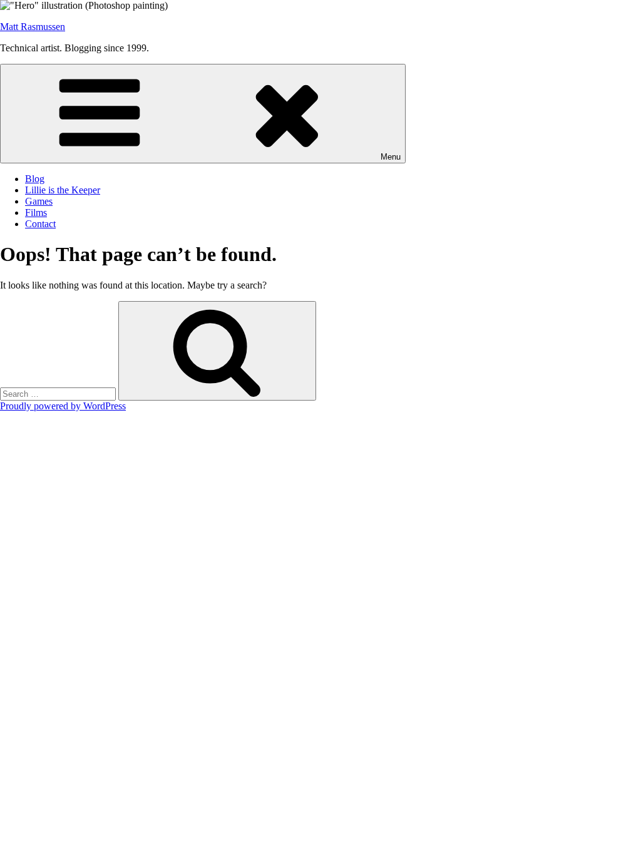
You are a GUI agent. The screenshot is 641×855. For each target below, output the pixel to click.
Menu (391, 156)
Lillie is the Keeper (62, 190)
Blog (34, 178)
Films (36, 212)
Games (39, 201)
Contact (40, 223)
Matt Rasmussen (32, 26)
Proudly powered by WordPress (63, 406)
